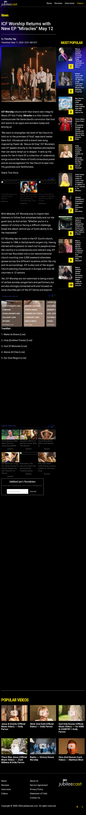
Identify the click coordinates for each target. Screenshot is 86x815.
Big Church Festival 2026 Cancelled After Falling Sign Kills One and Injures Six (79, 105)
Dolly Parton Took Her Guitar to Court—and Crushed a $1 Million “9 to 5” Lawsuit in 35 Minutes (80, 183)
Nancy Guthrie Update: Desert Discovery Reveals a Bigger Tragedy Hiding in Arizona (79, 276)
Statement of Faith (38, 793)
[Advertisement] (72, 30)
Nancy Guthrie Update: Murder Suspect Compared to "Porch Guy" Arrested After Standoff (79, 251)
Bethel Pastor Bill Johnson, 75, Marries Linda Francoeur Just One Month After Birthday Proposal (79, 83)
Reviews (58, 3)
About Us (34, 781)
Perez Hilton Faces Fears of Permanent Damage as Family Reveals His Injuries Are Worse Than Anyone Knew (80, 129)
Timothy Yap (10, 39)
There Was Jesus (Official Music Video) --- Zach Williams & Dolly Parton (14, 760)
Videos (80, 3)
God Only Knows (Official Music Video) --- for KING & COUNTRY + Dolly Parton (71, 728)
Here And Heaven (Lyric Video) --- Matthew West (71, 758)
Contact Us (35, 797)
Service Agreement (39, 785)
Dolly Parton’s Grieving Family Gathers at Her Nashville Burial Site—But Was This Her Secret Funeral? (79, 157)
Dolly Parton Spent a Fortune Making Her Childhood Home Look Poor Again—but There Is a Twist (80, 226)
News (49, 3)
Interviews (69, 3)
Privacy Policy (36, 789)
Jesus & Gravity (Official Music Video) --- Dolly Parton (13, 726)
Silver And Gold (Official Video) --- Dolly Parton (42, 725)
